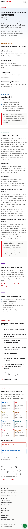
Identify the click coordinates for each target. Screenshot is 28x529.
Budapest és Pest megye (7, 519)
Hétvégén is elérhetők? (10, 353)
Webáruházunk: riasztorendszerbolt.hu (12, 456)
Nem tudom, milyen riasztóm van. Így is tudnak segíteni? (15, 335)
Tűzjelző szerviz (5, 513)
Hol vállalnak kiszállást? (11, 379)
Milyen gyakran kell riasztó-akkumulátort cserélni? (12, 341)
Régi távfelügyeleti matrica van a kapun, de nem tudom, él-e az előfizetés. (14, 366)
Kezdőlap (3, 7)
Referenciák (4, 517)
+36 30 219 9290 (8, 479)
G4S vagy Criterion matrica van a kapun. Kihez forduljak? (13, 374)
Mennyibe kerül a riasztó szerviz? (14, 330)
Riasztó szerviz (5, 510)
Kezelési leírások (5, 515)
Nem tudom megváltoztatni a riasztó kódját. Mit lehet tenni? (15, 348)
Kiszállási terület (5, 505)
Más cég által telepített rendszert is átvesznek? (14, 359)
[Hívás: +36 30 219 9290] (25, 526)
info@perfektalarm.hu (7, 502)
